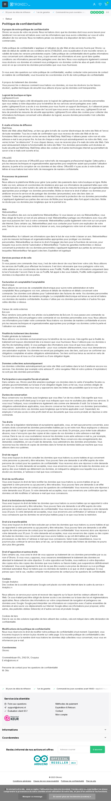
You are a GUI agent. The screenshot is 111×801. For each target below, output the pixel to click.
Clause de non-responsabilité (46, 781)
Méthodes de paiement (67, 704)
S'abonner (97, 749)
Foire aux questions (17, 704)
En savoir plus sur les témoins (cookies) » (72, 796)
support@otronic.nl (17, 707)
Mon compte (61, 714)
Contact (59, 711)
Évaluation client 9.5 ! (18, 711)
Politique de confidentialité (72, 781)
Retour (9, 19)
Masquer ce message (32, 796)
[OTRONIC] (20, 4)
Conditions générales (22, 781)
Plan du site (91, 781)
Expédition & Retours (65, 707)
